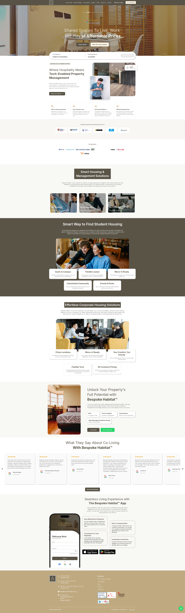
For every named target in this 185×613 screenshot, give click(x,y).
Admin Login (132, 609)
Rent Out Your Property (99, 44)
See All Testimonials (92, 489)
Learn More (93, 430)
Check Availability (128, 55)
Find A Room (83, 44)
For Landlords (131, 2)
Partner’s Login (118, 2)
